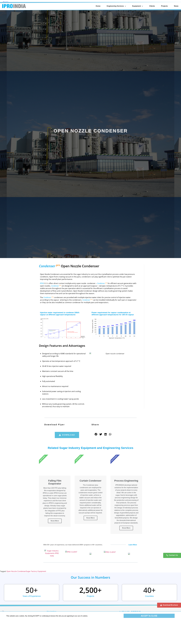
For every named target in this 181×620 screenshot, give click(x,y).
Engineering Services (115, 6)
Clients (152, 6)
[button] (67, 435)
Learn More (133, 545)
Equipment (136, 6)
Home (98, 6)
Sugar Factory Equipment (36, 571)
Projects (164, 6)
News (176, 6)
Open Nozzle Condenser (16, 571)
